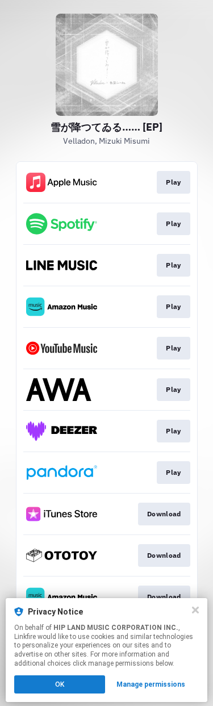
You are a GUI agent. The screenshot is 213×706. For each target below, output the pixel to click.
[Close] (195, 610)
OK (59, 684)
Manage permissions (150, 684)
